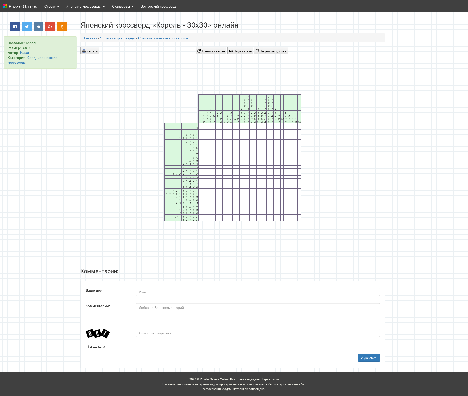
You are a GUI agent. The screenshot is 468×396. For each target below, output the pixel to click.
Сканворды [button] (121, 6)
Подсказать (242, 50)
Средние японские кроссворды (163, 37)
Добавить (370, 358)
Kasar (24, 52)
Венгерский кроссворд (158, 6)
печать (92, 50)
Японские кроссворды (117, 37)
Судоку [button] (50, 6)
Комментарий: (98, 305)
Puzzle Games (23, 6)
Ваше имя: (95, 290)
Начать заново (213, 50)
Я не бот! (97, 346)
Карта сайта (270, 379)
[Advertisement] (40, 146)
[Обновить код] (107, 334)
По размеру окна (273, 50)
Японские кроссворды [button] (84, 6)
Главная (90, 37)
